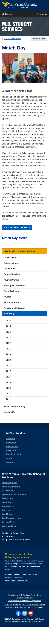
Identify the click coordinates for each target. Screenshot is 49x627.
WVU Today (10, 607)
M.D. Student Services (17, 26)
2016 (8, 377)
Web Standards (24, 595)
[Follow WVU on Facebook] (18, 613)
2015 (8, 382)
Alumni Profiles (11, 280)
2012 (8, 399)
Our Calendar (8, 502)
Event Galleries (11, 291)
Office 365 (22, 607)
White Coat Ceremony (14, 406)
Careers (6, 510)
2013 (8, 394)
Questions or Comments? (15, 494)
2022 (8, 343)
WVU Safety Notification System (34, 605)
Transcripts (7, 498)
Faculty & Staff (13, 454)
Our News (7, 514)
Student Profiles (12, 274)
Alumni (9, 462)
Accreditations (13, 595)
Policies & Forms (12, 302)
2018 (8, 365)
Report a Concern (12, 574)
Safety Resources (29, 574)
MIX (16, 607)
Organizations (11, 263)
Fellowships (12, 446)
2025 (8, 326)
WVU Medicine (9, 526)
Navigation (38, 39)
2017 (8, 371)
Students (10, 438)
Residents (11, 442)
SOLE (29, 607)
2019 (8, 360)
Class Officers (11, 257)
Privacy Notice (36, 595)
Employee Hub (38, 607)
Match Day (9, 314)
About (9, 458)
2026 (8, 321)
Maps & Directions (11, 486)
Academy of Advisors (14, 308)
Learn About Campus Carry (16, 580)
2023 (8, 337)
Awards (7, 297)
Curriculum (9, 269)
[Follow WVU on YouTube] (30, 613)
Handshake (17, 605)
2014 (8, 388)
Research (11, 450)
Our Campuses (9, 482)
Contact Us (9, 412)
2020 (8, 354)
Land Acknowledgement (24, 598)
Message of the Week (14, 285)
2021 (8, 349)
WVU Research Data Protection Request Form (24, 601)
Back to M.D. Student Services (20, 251)
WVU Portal (8, 605)
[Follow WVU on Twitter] (24, 613)
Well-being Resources (14, 577)
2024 (8, 332)
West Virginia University (17, 619)
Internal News (9, 522)
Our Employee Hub (11, 518)
